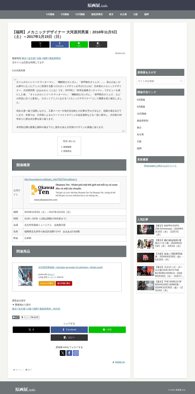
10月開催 (141, 113)
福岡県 (36, 317)
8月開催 (141, 99)
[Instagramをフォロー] (76, 353)
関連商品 (67, 151)
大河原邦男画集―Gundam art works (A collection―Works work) (70, 267)
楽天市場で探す (63, 283)
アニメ (26, 317)
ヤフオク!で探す (81, 283)
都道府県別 (55, 58)
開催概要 (67, 147)
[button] (98, 44)
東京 (24, 58)
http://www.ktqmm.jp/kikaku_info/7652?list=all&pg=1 (50, 179)
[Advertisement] (160, 45)
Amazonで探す (46, 283)
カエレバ (51, 274)
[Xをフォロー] (63, 353)
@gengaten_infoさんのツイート (160, 166)
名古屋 (31, 58)
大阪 (39, 58)
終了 (17, 317)
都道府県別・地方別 (50, 309)
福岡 (45, 58)
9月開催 (141, 106)
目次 (65, 141)
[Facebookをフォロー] (69, 353)
